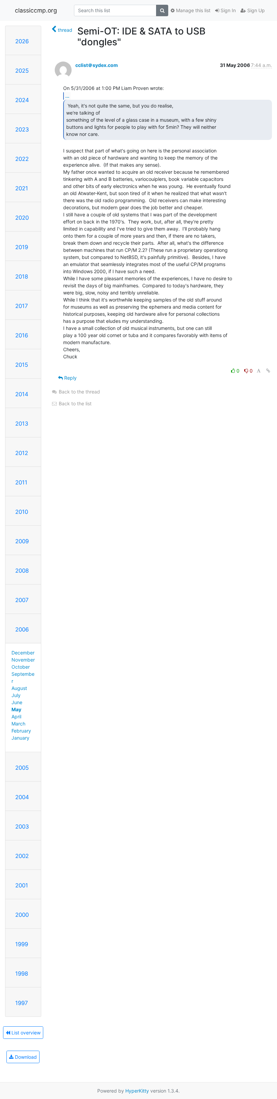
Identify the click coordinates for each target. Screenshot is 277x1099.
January (20, 738)
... (67, 95)
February (21, 731)
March (18, 723)
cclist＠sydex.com (96, 65)
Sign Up (255, 10)
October (20, 667)
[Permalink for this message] (268, 370)
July (16, 695)
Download (25, 1057)
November (23, 660)
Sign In (227, 10)
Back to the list (74, 403)
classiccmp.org (36, 10)
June (16, 702)
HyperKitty (137, 1091)
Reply (70, 378)
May (16, 709)
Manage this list (192, 10)
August (19, 688)
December (22, 652)
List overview (25, 1032)
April (16, 716)
